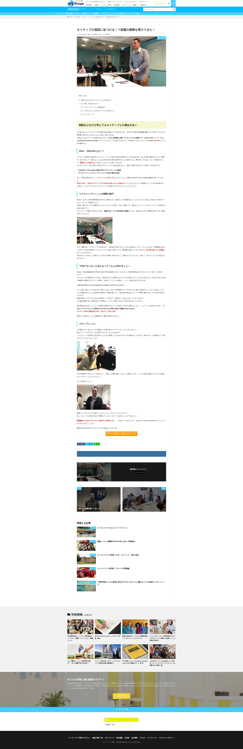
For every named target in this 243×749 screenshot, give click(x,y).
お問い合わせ (160, 3)
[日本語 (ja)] (105, 724)
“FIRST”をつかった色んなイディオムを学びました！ (98, 110)
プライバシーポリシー (166, 738)
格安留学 (83, 9)
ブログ (84, 17)
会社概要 (116, 5)
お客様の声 (143, 5)
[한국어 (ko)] (111, 724)
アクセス (143, 738)
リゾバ (89, 9)
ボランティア (143, 1)
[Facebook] (81, 444)
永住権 (96, 5)
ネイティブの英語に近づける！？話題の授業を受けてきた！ (104, 17)
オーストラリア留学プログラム (95, 1)
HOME (71, 17)
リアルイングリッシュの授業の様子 (93, 107)
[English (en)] (107, 724)
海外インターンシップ (114, 1)
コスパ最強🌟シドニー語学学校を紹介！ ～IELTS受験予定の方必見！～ (79, 662)
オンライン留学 (106, 5)
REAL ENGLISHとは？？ (90, 103)
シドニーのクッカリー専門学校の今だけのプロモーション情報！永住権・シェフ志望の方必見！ (162, 638)
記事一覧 (77, 17)
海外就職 (88, 5)
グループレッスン (88, 114)
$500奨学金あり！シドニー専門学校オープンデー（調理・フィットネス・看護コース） (80, 638)
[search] (174, 9)
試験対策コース (100, 9)
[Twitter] (89, 444)
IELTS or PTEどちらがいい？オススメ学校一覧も (107, 637)
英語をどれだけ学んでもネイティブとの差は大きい (95, 100)
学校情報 (95, 34)
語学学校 (107, 34)
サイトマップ (126, 5)
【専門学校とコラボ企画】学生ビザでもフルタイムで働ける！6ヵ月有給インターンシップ (131, 583)
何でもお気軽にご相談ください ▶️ (121, 434)
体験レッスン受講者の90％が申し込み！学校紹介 (116, 541)
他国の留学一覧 (97, 738)
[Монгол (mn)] (113, 724)
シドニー (102, 34)
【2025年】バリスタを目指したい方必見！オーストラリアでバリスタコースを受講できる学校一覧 (162, 663)
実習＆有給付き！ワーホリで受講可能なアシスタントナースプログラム (135, 637)
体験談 (134, 5)
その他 (93, 541)
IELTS (93, 9)
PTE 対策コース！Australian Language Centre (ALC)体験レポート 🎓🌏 (135, 662)
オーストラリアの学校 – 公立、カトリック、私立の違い (118, 555)
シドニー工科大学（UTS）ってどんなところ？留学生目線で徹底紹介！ (107, 662)
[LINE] (97, 444)
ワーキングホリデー (130, 1)
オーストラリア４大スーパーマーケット (112, 528)
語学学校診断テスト (112, 9)
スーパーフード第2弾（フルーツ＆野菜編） (114, 568)
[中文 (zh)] (109, 724)
